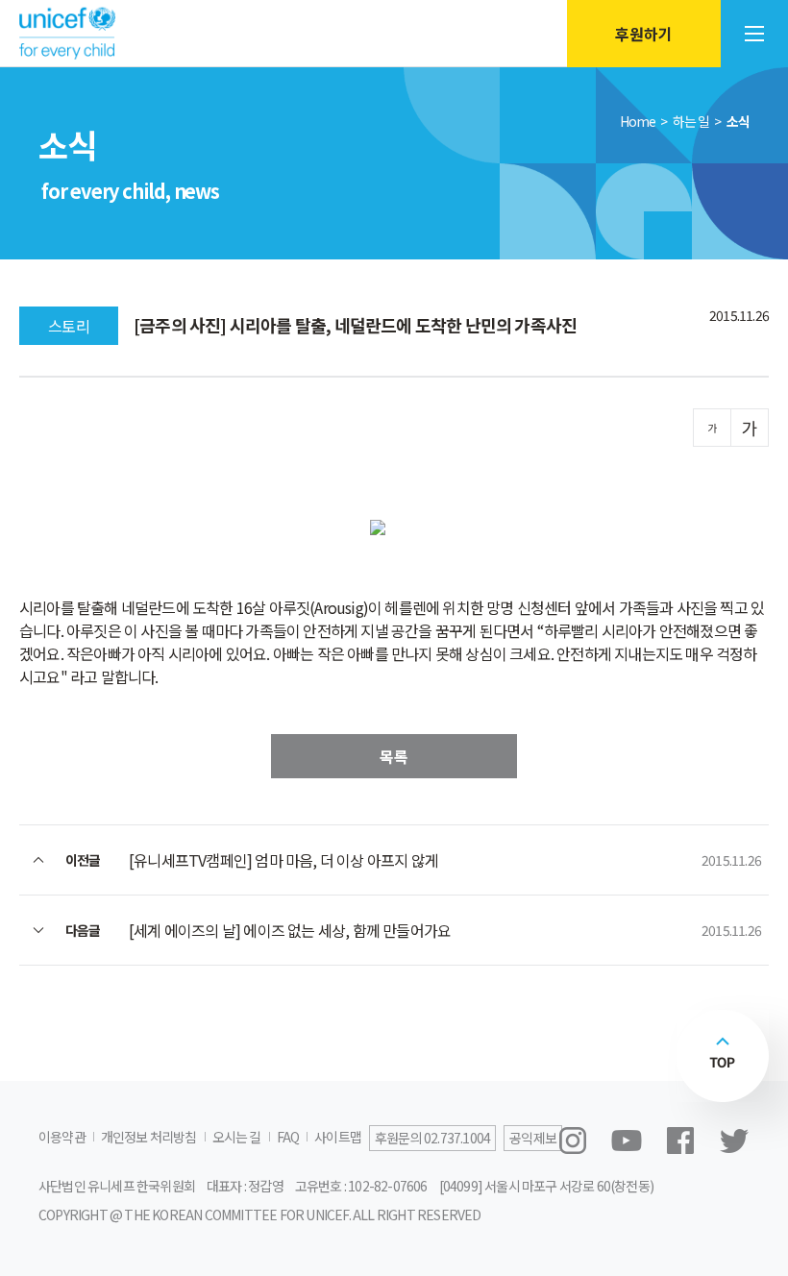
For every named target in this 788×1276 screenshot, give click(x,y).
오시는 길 (236, 1136)
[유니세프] (67, 34)
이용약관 (62, 1136)
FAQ (288, 1136)
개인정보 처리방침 (149, 1136)
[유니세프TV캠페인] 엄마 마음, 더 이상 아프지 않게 (283, 859)
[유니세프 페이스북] (680, 1140)
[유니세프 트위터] (734, 1140)
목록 (394, 756)
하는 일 (691, 121)
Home (638, 121)
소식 (738, 121)
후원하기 (644, 33)
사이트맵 (337, 1136)
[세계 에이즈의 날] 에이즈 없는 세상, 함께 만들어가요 (290, 930)
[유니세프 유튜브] (626, 1140)
